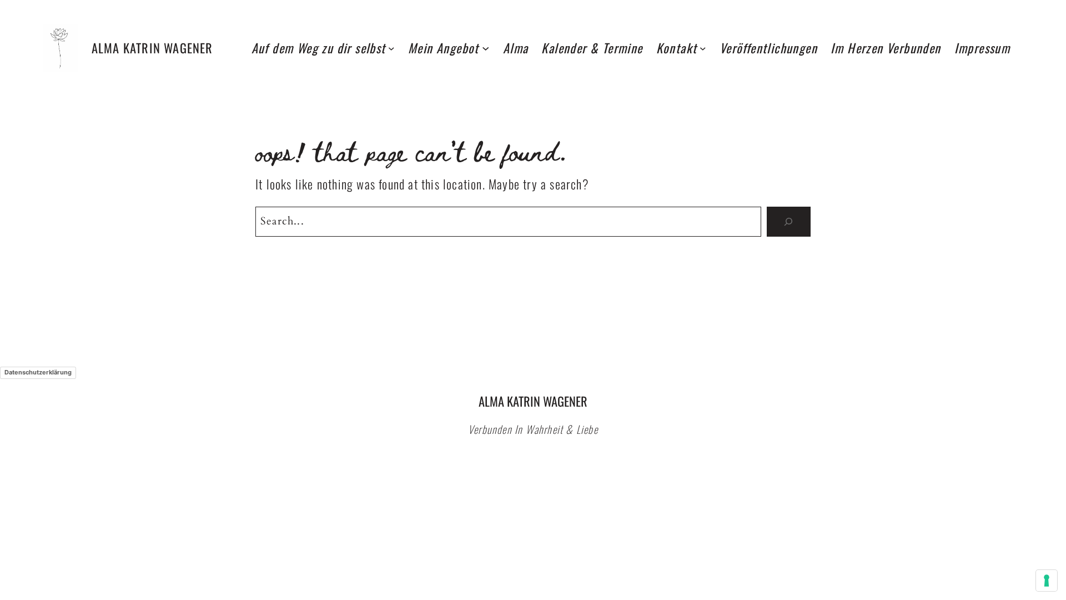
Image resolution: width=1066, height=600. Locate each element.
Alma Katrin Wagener (152, 47)
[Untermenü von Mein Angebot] (485, 47)
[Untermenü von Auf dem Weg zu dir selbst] (391, 47)
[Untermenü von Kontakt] (703, 47)
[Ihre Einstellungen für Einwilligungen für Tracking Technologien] (1046, 580)
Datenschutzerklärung (38, 372)
